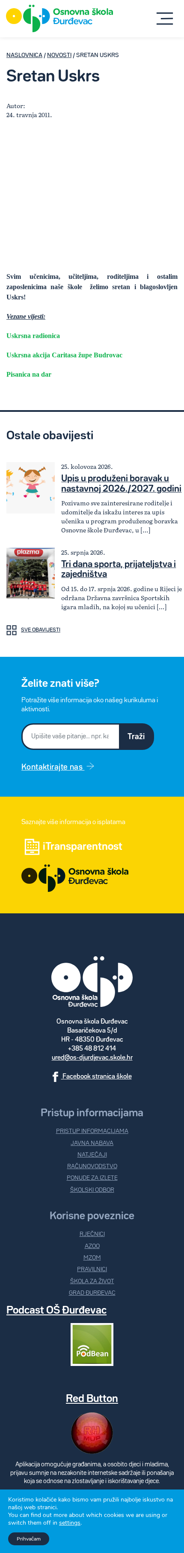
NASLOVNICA (24, 55)
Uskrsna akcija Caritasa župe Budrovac (64, 355)
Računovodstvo (92, 1166)
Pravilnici (92, 1269)
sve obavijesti (40, 630)
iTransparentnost (82, 847)
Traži (136, 736)
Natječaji (92, 1154)
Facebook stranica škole (96, 1077)
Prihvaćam (29, 1538)
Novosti (59, 55)
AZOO (92, 1246)
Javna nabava (92, 1143)
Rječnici (92, 1234)
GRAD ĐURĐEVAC (92, 1293)
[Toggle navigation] (164, 18)
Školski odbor (92, 1190)
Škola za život (92, 1281)
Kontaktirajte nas (52, 767)
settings (69, 1523)
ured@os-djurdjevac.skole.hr (92, 1058)
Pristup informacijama (92, 1131)
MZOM (92, 1257)
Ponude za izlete (92, 1178)
